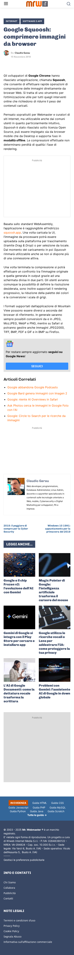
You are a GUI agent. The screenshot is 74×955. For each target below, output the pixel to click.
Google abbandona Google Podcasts (32, 387)
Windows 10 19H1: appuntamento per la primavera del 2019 (57, 528)
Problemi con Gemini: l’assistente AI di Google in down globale (54, 691)
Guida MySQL (58, 807)
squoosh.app (12, 232)
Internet (11, 21)
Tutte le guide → (37, 815)
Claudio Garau (22, 53)
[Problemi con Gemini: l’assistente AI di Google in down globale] (54, 670)
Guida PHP (39, 807)
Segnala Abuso (12, 936)
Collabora (9, 887)
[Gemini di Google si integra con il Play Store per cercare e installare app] (19, 617)
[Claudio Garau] (7, 53)
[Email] (40, 63)
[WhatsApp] (23, 63)
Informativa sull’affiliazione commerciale (28, 942)
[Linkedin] (15, 63)
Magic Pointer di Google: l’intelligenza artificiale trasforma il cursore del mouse (53, 590)
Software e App (32, 21)
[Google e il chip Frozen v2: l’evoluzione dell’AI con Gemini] (19, 565)
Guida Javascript (18, 807)
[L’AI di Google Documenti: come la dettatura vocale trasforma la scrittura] (19, 670)
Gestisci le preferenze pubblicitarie (24, 859)
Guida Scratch (56, 811)
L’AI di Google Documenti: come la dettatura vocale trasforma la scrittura (19, 693)
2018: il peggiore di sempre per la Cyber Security (16, 528)
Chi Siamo (10, 882)
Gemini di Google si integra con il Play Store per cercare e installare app (19, 639)
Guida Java (36, 811)
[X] (7, 63)
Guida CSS (57, 802)
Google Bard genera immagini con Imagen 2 (37, 393)
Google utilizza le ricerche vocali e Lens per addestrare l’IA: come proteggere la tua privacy (54, 643)
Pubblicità (10, 893)
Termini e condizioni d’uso (19, 920)
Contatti (8, 898)
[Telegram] (32, 63)
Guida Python (18, 811)
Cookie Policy (11, 931)
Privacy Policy (12, 925)
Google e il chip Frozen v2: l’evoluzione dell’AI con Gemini (18, 586)
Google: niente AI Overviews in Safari (32, 399)
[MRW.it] (37, 4)
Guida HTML (39, 802)
